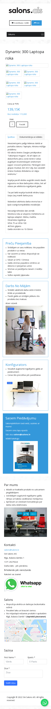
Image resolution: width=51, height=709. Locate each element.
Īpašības (11, 137)
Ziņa (7, 668)
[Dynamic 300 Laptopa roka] (26, 65)
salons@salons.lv (22, 434)
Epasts (31, 657)
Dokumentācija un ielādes (30, 137)
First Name (10, 657)
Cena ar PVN (13, 104)
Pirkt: (12, 119)
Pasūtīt (22, 124)
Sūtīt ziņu (11, 683)
